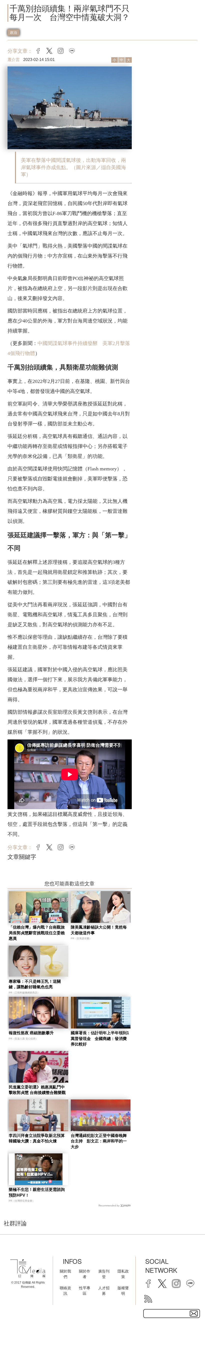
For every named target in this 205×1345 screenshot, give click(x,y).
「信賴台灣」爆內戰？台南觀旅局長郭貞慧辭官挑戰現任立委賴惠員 (37, 933)
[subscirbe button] (194, 1314)
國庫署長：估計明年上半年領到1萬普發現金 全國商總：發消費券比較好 (100, 1038)
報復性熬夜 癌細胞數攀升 (31, 1033)
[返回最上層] (188, 1329)
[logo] (28, 1268)
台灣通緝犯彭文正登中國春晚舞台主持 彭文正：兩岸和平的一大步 (99, 1141)
